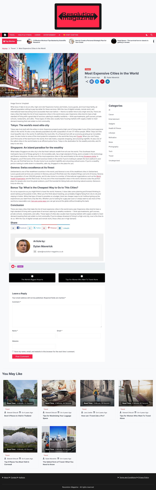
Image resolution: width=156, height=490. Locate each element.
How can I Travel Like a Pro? (92, 416)
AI (59, 35)
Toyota (79, 136)
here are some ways (38, 201)
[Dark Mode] (146, 35)
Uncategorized (114, 161)
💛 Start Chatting (70, 35)
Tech (110, 151)
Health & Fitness (25, 35)
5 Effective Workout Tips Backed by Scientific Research (27, 41)
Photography (113, 147)
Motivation (113, 137)
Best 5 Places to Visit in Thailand (17, 416)
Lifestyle (112, 133)
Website (15, 341)
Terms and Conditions (127, 477)
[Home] (5, 35)
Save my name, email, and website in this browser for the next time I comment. (44, 352)
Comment (16, 302)
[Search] (151, 35)
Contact (14, 477)
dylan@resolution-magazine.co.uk (50, 252)
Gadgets (112, 124)
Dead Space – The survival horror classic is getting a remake (110, 41)
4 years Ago (95, 77)
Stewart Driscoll (12, 412)
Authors (22, 477)
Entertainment (50, 35)
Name (15, 331)
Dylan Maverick (113, 77)
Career (37, 35)
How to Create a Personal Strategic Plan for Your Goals (68, 41)
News (111, 142)
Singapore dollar (90, 156)
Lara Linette (88, 412)
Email (59, 331)
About (6, 477)
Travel (12, 35)
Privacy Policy (143, 477)
